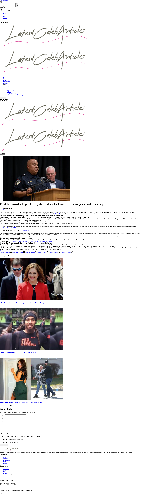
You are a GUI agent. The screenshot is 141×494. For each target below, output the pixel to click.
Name (2, 415)
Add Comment (4, 433)
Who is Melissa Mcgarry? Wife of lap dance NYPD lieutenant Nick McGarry (21, 402)
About (8, 87)
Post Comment (4, 445)
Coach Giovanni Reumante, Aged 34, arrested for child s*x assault (18, 352)
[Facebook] (1, 100)
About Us (5, 470)
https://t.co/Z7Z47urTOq (9, 227)
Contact (9, 89)
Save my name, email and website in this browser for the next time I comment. (22, 436)
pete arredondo (4, 250)
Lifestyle (5, 83)
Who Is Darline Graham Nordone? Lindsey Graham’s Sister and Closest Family (22, 303)
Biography (6, 80)
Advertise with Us (11, 93)
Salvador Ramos (58, 213)
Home (4, 77)
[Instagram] (3, 100)
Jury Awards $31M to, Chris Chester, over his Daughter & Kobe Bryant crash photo (30, 241)
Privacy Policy (10, 90)
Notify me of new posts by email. (10, 442)
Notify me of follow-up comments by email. (13, 439)
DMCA (9, 92)
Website (2, 421)
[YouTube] (5, 100)
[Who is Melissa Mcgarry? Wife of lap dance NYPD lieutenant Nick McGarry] (31, 399)
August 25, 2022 (24, 230)
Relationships (6, 81)
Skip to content (4, 0)
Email (2, 418)
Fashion (5, 463)
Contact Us (6, 469)
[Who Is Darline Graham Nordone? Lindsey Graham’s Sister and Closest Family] (31, 299)
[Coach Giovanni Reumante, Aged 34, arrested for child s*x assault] (31, 349)
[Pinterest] (7, 100)
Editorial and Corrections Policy (15, 95)
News (4, 78)
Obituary (9, 86)
